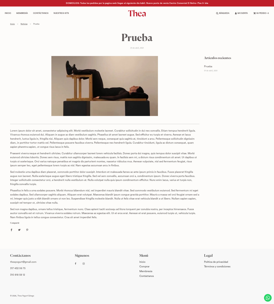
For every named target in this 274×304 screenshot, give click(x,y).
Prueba (208, 66)
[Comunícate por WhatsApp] (268, 298)
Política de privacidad (216, 262)
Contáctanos (41, 13)
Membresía (22, 13)
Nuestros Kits (61, 13)
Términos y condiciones (217, 266)
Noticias (24, 24)
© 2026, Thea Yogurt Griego (22, 296)
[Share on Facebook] (11, 229)
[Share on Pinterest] (27, 229)
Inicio (8, 13)
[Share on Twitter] (19, 229)
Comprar (144, 266)
